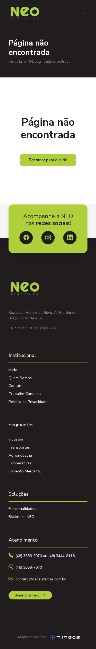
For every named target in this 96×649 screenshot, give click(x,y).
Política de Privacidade (28, 401)
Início (13, 61)
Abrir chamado (27, 595)
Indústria (16, 439)
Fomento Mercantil (25, 471)
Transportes (19, 447)
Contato (16, 385)
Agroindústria (20, 455)
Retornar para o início (48, 160)
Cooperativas (20, 463)
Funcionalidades (22, 508)
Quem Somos (20, 378)
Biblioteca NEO (21, 516)
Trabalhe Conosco (25, 393)
